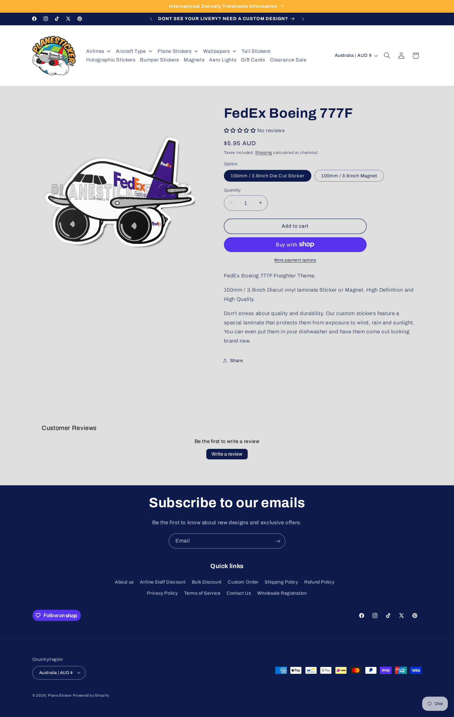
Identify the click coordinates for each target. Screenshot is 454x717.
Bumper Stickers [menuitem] (159, 59)
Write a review (227, 454)
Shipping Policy (281, 582)
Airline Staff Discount (162, 582)
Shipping (263, 152)
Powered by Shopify (91, 695)
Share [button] (236, 360)
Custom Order (243, 582)
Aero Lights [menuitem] (222, 59)
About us (124, 582)
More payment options (295, 260)
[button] (387, 56)
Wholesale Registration (282, 593)
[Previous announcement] (151, 19)
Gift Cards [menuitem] (253, 59)
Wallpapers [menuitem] (216, 51)
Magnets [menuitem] (194, 59)
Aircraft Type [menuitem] (131, 51)
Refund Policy (319, 582)
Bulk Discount (206, 582)
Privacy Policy (162, 593)
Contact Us (239, 593)
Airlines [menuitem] (95, 51)
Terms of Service (202, 593)
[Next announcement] (303, 19)
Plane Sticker (60, 695)
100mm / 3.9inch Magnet (349, 175)
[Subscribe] (278, 541)
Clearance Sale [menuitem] (288, 59)
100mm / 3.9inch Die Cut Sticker (268, 175)
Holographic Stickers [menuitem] (111, 59)
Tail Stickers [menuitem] (256, 51)
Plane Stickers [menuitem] (175, 51)
